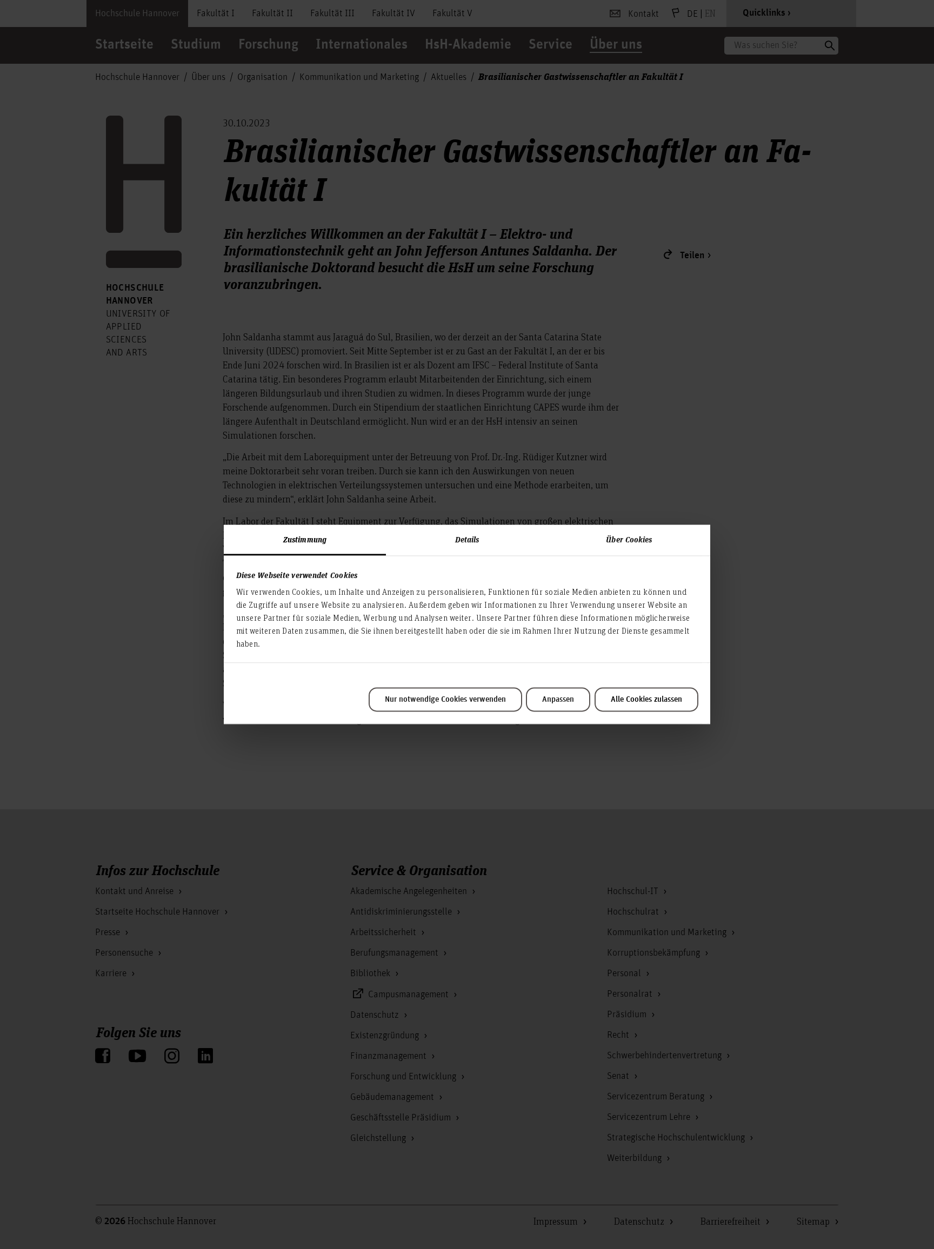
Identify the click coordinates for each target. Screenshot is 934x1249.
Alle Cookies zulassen (646, 699)
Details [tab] (467, 539)
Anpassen (558, 699)
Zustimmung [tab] (304, 539)
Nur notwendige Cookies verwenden (445, 699)
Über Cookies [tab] (629, 539)
